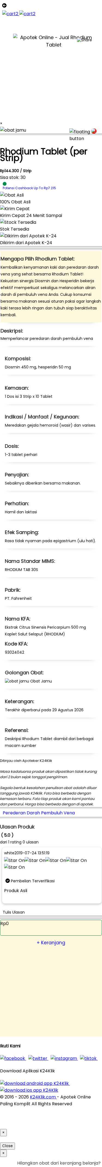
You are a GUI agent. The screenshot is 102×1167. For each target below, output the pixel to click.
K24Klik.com (43, 1097)
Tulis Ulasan (14, 912)
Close (7, 1146)
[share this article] (84, 40)
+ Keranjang (51, 942)
